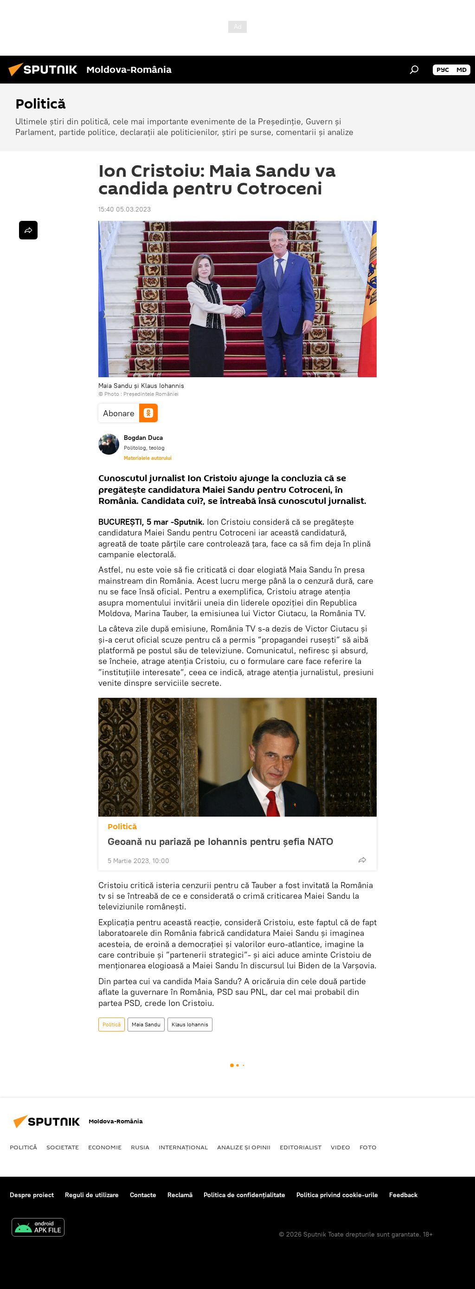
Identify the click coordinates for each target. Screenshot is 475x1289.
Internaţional (183, 1147)
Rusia (140, 1147)
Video (340, 1147)
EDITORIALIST (300, 1147)
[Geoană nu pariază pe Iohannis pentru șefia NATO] (237, 757)
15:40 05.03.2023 (124, 209)
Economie (105, 1147)
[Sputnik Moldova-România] (45, 77)
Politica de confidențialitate (244, 1195)
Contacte (143, 1195)
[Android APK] (38, 1228)
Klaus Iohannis (190, 1024)
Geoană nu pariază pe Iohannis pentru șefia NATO (221, 841)
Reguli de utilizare (92, 1195)
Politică (122, 826)
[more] (362, 860)
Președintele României (151, 393)
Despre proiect (32, 1195)
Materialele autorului (148, 458)
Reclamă (180, 1195)
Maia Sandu (146, 1024)
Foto (368, 1147)
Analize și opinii (243, 1147)
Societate (62, 1147)
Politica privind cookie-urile (337, 1195)
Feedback (403, 1195)
